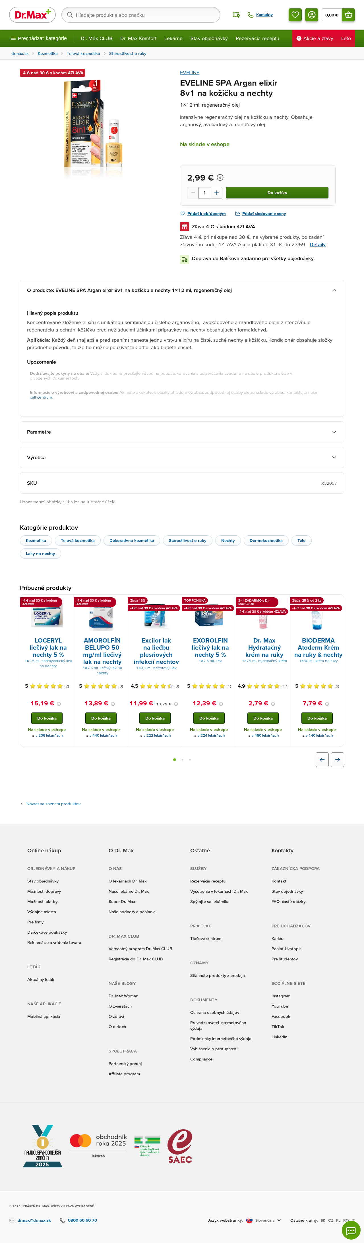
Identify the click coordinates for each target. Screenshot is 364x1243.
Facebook (281, 1016)
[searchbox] (140, 15)
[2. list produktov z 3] (182, 759)
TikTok (278, 1026)
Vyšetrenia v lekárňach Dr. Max (219, 891)
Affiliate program (124, 1073)
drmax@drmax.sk (34, 1220)
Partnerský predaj (125, 1063)
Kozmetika (36, 540)
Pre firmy (35, 921)
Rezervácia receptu (257, 38)
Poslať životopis (286, 948)
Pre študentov (285, 958)
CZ (330, 1220)
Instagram (281, 995)
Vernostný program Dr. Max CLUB (140, 948)
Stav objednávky (209, 38)
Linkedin (279, 1036)
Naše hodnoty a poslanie (132, 911)
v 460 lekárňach (265, 735)
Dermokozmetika (266, 540)
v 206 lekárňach (49, 735)
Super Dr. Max (122, 901)
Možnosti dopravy (44, 891)
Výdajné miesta (41, 911)
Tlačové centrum (205, 938)
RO (346, 1220)
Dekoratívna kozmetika (131, 540)
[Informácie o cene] (220, 177)
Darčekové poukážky (47, 932)
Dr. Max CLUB (96, 38)
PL (338, 1220)
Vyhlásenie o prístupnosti (213, 1048)
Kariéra (278, 938)
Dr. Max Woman (123, 995)
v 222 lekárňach (157, 735)
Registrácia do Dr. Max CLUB (136, 958)
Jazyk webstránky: (225, 1220)
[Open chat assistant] (351, 1230)
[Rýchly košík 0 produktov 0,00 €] (348, 14)
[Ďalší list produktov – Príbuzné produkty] (337, 759)
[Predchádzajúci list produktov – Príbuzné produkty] (322, 759)
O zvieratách (120, 1006)
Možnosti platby (42, 901)
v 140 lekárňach (319, 735)
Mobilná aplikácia (43, 1016)
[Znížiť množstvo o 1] (192, 192)
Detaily (318, 244)
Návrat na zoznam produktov (53, 803)
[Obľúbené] (295, 14)
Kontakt (279, 881)
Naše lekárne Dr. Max (129, 891)
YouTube (280, 1006)
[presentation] (46, 615)
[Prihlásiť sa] (311, 14)
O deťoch (117, 1026)
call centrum (41, 397)
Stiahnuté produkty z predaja (217, 975)
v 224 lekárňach (211, 735)
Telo (301, 540)
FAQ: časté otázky (288, 901)
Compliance (201, 1058)
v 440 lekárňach (103, 735)
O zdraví (116, 1016)
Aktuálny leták (40, 979)
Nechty (228, 540)
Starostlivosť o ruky (187, 540)
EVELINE (189, 72)
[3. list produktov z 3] (190, 759)
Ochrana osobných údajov (214, 1012)
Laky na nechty (40, 553)
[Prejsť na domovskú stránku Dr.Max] (32, 15)
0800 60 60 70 (82, 1220)
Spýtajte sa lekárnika (209, 901)
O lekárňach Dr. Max (127, 881)
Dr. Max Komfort (138, 38)
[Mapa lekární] (236, 14)
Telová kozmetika (78, 540)
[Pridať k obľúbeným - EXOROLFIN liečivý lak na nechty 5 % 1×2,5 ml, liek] (229, 601)
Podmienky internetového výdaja (220, 1038)
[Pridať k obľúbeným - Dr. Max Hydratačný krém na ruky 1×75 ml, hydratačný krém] (283, 601)
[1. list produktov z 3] (174, 759)
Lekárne (173, 38)
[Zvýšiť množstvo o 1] (216, 192)
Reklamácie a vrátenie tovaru (54, 942)
